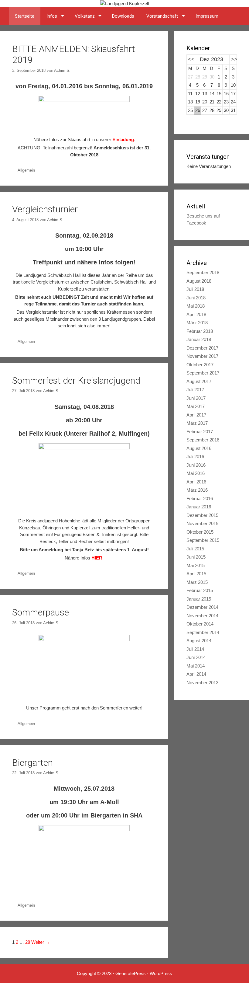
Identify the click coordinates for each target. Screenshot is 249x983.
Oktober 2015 (199, 532)
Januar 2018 (198, 339)
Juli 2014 (195, 649)
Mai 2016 (195, 473)
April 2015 (196, 573)
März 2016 (197, 490)
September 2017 (202, 372)
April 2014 (196, 674)
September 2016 (202, 439)
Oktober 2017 (199, 364)
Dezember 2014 (202, 607)
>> (234, 59)
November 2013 (202, 682)
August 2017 (198, 381)
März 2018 (197, 322)
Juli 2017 (195, 389)
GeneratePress (130, 973)
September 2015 (202, 540)
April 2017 (196, 414)
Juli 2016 (195, 456)
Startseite (24, 16)
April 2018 (196, 314)
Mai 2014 (195, 665)
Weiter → (40, 942)
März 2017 (197, 423)
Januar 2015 (198, 598)
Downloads (123, 16)
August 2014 (198, 640)
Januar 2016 (198, 506)
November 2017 (202, 356)
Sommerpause (40, 612)
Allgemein (26, 170)
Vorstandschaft (162, 16)
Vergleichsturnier (45, 209)
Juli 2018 (195, 289)
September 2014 (202, 632)
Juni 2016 (196, 465)
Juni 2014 (196, 657)
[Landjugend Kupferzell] (124, 3)
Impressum (207, 16)
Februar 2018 (199, 331)
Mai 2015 (195, 565)
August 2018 (198, 281)
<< (191, 59)
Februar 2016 (199, 498)
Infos (51, 16)
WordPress (161, 973)
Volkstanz (85, 16)
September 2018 (202, 272)
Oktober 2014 (199, 623)
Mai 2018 (195, 305)
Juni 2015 (196, 556)
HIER (96, 557)
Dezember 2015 (202, 515)
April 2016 (196, 481)
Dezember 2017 (202, 347)
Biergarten (32, 762)
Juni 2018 (196, 297)
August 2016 (198, 448)
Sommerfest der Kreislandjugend (76, 380)
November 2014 (202, 615)
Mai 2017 (195, 406)
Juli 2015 (195, 548)
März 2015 (197, 582)
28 (27, 942)
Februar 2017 (199, 431)
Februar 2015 (199, 590)
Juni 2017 (196, 398)
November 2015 (202, 523)
